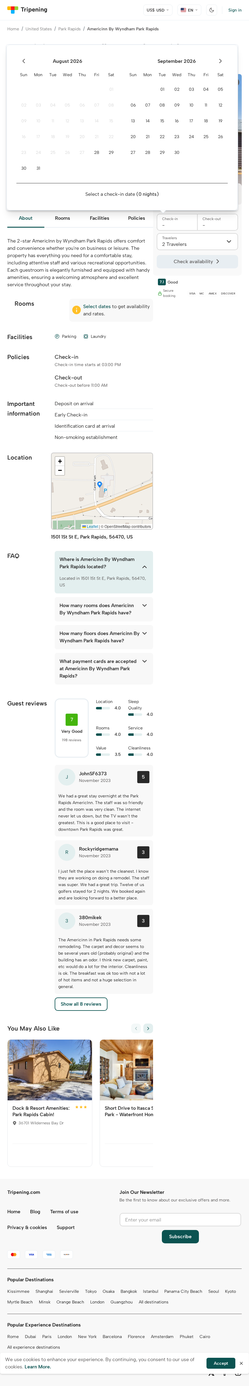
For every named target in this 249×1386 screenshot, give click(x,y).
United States (39, 29)
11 (53, 121)
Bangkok (129, 1291)
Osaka (108, 1291)
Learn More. (38, 1367)
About (25, 218)
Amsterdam (162, 1336)
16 (24, 136)
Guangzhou (122, 1302)
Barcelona (112, 1336)
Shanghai (44, 1291)
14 (97, 121)
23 (23, 152)
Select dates (97, 306)
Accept (221, 1363)
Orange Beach (70, 1302)
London (97, 1302)
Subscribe (180, 1236)
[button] (99, 485)
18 (53, 136)
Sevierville (69, 1291)
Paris (47, 1336)
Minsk (44, 1302)
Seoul (213, 1291)
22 (111, 136)
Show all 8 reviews (81, 1004)
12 (67, 121)
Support (66, 1227)
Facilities (99, 218)
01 (111, 89)
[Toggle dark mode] (211, 10)
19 (67, 136)
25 (53, 152)
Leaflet (92, 526)
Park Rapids (69, 29)
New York (87, 1336)
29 (111, 152)
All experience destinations (33, 1347)
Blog (35, 1211)
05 (67, 105)
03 (38, 105)
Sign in (235, 10)
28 (96, 152)
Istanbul (150, 1291)
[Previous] (136, 1028)
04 (53, 105)
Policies (136, 218)
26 (67, 152)
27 (82, 152)
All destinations (154, 1302)
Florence (136, 1336)
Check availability (193, 261)
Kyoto (230, 1291)
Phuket (186, 1336)
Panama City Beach (183, 1291)
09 (23, 121)
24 (38, 152)
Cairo (205, 1336)
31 (38, 168)
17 (38, 136)
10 (38, 121)
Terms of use (64, 1211)
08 (111, 105)
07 (96, 105)
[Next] (148, 1028)
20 (82, 136)
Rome (13, 1336)
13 (82, 121)
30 (23, 168)
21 (96, 136)
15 (111, 121)
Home (13, 29)
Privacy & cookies (27, 1227)
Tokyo (91, 1291)
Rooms (62, 218)
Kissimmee (18, 1291)
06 (82, 105)
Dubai (30, 1336)
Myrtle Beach (20, 1302)
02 (23, 105)
